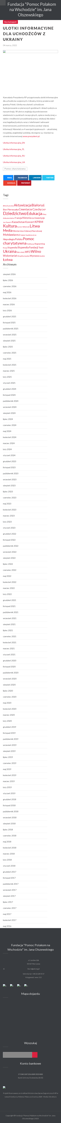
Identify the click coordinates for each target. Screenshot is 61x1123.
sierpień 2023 (9, 485)
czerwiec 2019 (9, 763)
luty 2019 (7, 787)
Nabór (22, 235)
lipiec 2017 (8, 902)
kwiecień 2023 (9, 509)
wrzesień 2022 (9, 552)
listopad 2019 (9, 733)
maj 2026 (7, 292)
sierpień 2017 (9, 896)
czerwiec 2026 (9, 286)
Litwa (35, 225)
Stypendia (12, 247)
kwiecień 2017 (9, 920)
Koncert (29, 221)
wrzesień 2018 (9, 817)
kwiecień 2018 (9, 847)
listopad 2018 (9, 805)
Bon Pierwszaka (11, 209)
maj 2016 (7, 926)
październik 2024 (10, 401)
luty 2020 (7, 721)
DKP (44, 210)
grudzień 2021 (9, 600)
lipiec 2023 (8, 491)
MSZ (18, 235)
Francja (18, 218)
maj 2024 (7, 431)
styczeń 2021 (9, 654)
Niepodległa (9, 239)
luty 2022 (7, 594)
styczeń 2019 (9, 793)
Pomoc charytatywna (15, 169)
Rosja (5, 248)
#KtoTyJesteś (8, 206)
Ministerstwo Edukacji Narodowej (27, 231)
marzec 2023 (9, 515)
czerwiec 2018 (9, 835)
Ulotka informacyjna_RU (14, 155)
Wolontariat (10, 255)
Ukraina (9, 251)
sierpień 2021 (9, 624)
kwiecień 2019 (9, 775)
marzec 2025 (9, 371)
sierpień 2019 (9, 751)
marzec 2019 (9, 781)
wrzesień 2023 (9, 479)
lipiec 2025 (8, 346)
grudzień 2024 (9, 389)
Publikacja (30, 244)
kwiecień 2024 (9, 437)
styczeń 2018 (9, 865)
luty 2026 (7, 310)
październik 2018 (10, 811)
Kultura (10, 225)
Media (7, 230)
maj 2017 (7, 914)
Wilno (36, 251)
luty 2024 (7, 449)
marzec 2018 (9, 853)
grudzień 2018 (9, 799)
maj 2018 (7, 841)
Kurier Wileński (23, 227)
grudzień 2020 (9, 660)
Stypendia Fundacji (28, 247)
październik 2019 (10, 739)
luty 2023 (7, 521)
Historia (26, 217)
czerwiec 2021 (9, 636)
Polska (19, 239)
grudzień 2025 (9, 316)
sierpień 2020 (9, 684)
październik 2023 (10, 473)
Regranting (39, 243)
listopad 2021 (9, 606)
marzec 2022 (9, 588)
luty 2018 (7, 859)
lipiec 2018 (8, 829)
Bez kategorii (10, 22)
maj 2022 (7, 576)
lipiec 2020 (8, 690)
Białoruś (38, 205)
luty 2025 (7, 377)
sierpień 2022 (9, 558)
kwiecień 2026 (9, 298)
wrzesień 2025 (9, 334)
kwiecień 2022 (9, 582)
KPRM (39, 221)
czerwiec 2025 (9, 352)
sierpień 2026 (9, 274)
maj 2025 (7, 358)
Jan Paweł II (7, 222)
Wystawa (34, 256)
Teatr (41, 247)
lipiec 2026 (8, 280)
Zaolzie (42, 256)
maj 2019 (7, 769)
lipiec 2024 (8, 419)
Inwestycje (39, 218)
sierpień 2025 (9, 340)
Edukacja (34, 213)
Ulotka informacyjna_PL (13, 149)
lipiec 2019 (8, 757)
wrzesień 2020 (9, 678)
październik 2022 (10, 546)
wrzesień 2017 (9, 890)
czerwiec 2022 (9, 570)
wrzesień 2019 (9, 745)
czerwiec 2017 (9, 908)
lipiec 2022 (8, 564)
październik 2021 (10, 612)
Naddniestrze (31, 235)
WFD (27, 251)
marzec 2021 (9, 648)
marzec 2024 (9, 443)
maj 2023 (7, 503)
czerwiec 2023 (9, 497)
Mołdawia (9, 234)
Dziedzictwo (14, 213)
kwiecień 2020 (9, 709)
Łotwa (8, 259)
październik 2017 (10, 884)
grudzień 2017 (9, 872)
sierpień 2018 (9, 823)
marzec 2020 (9, 715)
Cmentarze (25, 209)
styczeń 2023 (9, 527)
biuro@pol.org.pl (34, 969)
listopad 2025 (9, 322)
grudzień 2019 (9, 727)
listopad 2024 (9, 395)
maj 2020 (7, 703)
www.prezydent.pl (31, 136)
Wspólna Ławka (23, 256)
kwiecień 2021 (9, 642)
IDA (32, 218)
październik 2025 (10, 328)
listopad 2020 (9, 666)
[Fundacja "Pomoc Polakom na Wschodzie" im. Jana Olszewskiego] (30, 10)
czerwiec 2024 (9, 425)
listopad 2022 (9, 540)
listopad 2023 (9, 467)
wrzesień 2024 (9, 407)
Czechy (37, 209)
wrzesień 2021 (9, 618)
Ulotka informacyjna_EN (14, 142)
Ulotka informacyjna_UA (14, 162)
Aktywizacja (22, 205)
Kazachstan (18, 221)
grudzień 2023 (9, 461)
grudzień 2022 (9, 533)
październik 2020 (10, 672)
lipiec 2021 (8, 630)
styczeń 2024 (9, 455)
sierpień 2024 (9, 413)
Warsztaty (21, 252)
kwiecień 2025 (9, 364)
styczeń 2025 (9, 383)
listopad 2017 (9, 878)
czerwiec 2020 (9, 696)
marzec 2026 (9, 304)
